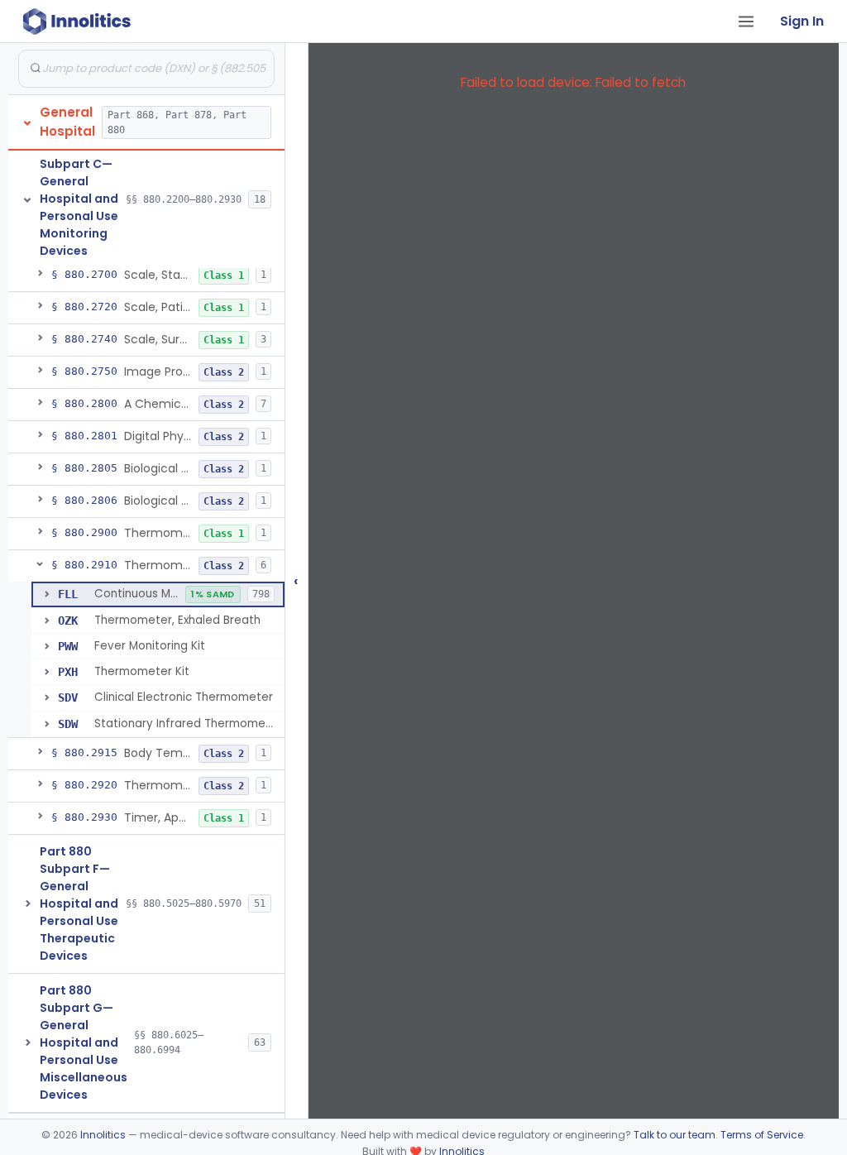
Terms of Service (761, 1135)
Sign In (802, 21)
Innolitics (103, 1135)
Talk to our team (674, 1135)
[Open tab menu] (746, 21)
